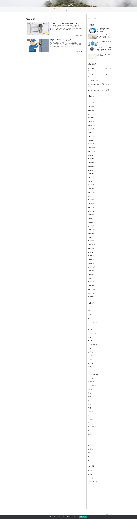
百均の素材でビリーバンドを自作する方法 (99, 69)
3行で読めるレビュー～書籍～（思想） (99, 90)
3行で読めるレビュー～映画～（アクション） (99, 85)
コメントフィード (93, 478)
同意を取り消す (83, 516)
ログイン (90, 470)
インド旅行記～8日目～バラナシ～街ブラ (99, 75)
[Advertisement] (100, 496)
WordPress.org (92, 482)
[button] (110, 18)
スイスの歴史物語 (93, 80)
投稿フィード (92, 474)
